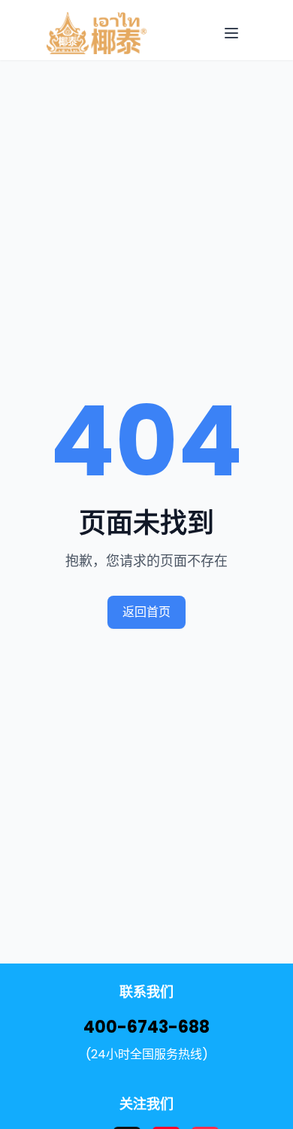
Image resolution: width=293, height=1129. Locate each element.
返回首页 (146, 612)
